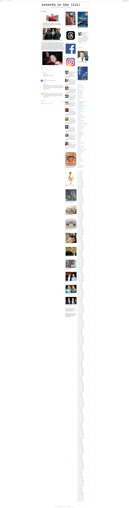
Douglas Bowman (65, 506)
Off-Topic (79, 134)
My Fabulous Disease (81, 132)
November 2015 (80, 340)
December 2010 (80, 417)
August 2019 (79, 281)
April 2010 (79, 428)
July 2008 (79, 455)
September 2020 (80, 264)
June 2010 (79, 425)
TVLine (79, 164)
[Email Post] (41, 67)
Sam (43, 92)
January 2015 (80, 353)
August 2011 (79, 407)
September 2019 (80, 280)
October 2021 (80, 247)
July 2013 (79, 377)
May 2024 (79, 207)
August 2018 (79, 297)
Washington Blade (80, 166)
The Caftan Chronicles (81, 98)
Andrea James (80, 86)
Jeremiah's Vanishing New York (82, 124)
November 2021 (80, 246)
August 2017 (79, 313)
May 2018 (79, 301)
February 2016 (80, 336)
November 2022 (80, 230)
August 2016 (79, 328)
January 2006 (80, 494)
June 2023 (79, 221)
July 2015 (79, 345)
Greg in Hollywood (80, 115)
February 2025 (80, 195)
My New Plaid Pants (81, 133)
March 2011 (79, 413)
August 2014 (79, 360)
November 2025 (80, 183)
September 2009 (80, 437)
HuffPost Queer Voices (81, 116)
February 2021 (80, 258)
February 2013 (80, 383)
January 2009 (80, 447)
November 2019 (80, 277)
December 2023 (80, 213)
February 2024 (80, 211)
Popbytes (79, 141)
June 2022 (79, 237)
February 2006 (80, 493)
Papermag (79, 139)
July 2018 (79, 298)
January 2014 (80, 369)
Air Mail (79, 84)
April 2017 (79, 318)
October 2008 (80, 451)
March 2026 (79, 178)
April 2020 (79, 271)
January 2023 (80, 228)
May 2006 (79, 489)
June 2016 (79, 331)
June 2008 (79, 456)
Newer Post (42, 101)
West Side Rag (80, 167)
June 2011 (79, 409)
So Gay (79, 155)
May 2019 (79, 285)
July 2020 (79, 267)
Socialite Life (79, 156)
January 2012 (80, 400)
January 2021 (80, 259)
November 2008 (80, 450)
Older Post (62, 101)
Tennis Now (79, 158)
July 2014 (79, 361)
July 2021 (79, 251)
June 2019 (79, 284)
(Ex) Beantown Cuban (81, 90)
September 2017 (80, 311)
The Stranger (79, 157)
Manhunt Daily (80, 126)
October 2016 (80, 326)
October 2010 (80, 420)
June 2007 (79, 472)
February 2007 (80, 477)
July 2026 (79, 173)
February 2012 (80, 399)
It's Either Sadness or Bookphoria (82, 123)
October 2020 (80, 263)
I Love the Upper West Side (82, 117)
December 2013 (80, 370)
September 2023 (80, 217)
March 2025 (79, 194)
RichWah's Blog (80, 147)
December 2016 (80, 323)
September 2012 (80, 390)
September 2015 (80, 343)
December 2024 (80, 198)
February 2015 (80, 352)
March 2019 (79, 288)
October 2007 (80, 467)
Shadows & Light (80, 150)
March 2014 (79, 366)
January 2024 (80, 212)
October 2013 (80, 373)
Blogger (56, 506)
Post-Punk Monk (80, 143)
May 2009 (79, 442)
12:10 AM (44, 98)
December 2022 (80, 229)
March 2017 (79, 319)
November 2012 (80, 387)
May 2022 (79, 238)
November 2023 (80, 215)
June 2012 (79, 394)
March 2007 (79, 476)
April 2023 (79, 224)
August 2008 (79, 454)
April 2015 (79, 349)
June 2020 (79, 268)
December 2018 (80, 292)
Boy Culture (79, 94)
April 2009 (79, 443)
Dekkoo (79, 101)
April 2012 (79, 396)
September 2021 (80, 249)
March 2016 (79, 335)
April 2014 (79, 365)
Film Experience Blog (81, 108)
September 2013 (80, 374)
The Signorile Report (81, 151)
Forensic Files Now (80, 109)
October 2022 (80, 232)
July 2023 (79, 220)
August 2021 (79, 250)
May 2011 (79, 411)
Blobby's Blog (80, 91)
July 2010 (79, 424)
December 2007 (80, 464)
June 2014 (79, 362)
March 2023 (79, 225)
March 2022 (79, 241)
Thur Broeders (72, 506)
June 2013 (79, 378)
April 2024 (79, 208)
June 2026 (79, 174)
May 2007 (79, 473)
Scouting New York (80, 149)
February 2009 (80, 446)
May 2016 (79, 332)
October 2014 (80, 357)
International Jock (80, 119)
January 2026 (80, 181)
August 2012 (79, 391)
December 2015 (80, 339)
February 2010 (80, 430)
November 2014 (80, 356)
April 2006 (79, 490)
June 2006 (79, 488)
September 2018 (80, 296)
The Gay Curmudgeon (81, 111)
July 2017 (79, 314)
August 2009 (79, 438)
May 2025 (79, 191)
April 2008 (79, 459)
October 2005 (80, 498)
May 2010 (79, 426)
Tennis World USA (80, 159)
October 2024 (80, 200)
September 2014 (80, 358)
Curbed (79, 100)
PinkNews (79, 140)
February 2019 (80, 289)
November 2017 (80, 309)
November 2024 (80, 199)
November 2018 (80, 293)
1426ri (44, 79)
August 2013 (79, 375)
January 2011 (80, 416)
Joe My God (79, 125)
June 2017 (79, 315)
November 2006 (80, 481)
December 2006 (80, 480)
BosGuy (79, 93)
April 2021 (79, 255)
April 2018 (79, 302)
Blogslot (79, 92)
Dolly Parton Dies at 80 (71, 101)
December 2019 (80, 276)
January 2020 (80, 275)
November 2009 (80, 434)
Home (52, 101)
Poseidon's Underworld (81, 142)
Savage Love (79, 148)
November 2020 (80, 262)
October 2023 (80, 216)
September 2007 (80, 468)
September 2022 (80, 233)
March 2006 (79, 492)
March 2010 (79, 429)
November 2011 (80, 403)
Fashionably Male (80, 107)
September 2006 (80, 484)
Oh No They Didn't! (80, 135)
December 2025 (80, 182)
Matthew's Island (80, 127)
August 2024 (79, 203)
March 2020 (79, 272)
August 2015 (79, 344)
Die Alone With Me (80, 103)
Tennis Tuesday (70, 71)
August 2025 (79, 187)
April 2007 (79, 475)
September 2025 (80, 186)
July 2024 (79, 204)
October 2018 (80, 294)
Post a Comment (43, 100)
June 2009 (79, 441)
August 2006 (79, 485)
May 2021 (79, 254)
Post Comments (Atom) (48, 103)
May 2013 (79, 379)
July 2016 (79, 330)
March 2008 (79, 460)
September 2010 (80, 421)
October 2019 (80, 279)
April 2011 (79, 412)
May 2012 (79, 395)
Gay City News (80, 110)
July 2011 (79, 408)
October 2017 (80, 310)
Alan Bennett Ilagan (80, 85)
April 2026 (79, 177)
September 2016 (80, 327)
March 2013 (79, 382)
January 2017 (80, 322)
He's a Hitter (43, 11)
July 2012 (79, 392)
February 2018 (80, 305)
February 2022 (80, 242)
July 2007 (79, 471)
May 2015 (79, 348)
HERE (82, 47)
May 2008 (79, 458)
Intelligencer (79, 118)
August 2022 (79, 234)
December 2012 (80, 386)
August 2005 (79, 501)
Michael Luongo (80, 131)
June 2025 (79, 190)
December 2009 (80, 433)
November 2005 (80, 497)
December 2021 (80, 245)
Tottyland (79, 163)
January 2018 (80, 306)
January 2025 (80, 196)
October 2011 (80, 404)
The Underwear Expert (81, 165)
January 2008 (80, 463)
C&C (78, 99)
